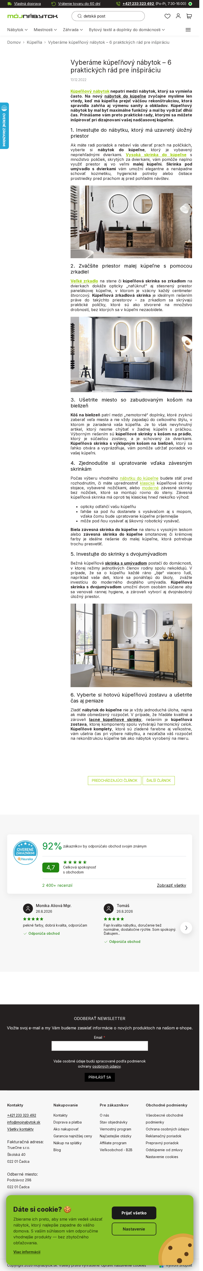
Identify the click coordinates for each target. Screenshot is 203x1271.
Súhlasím (134, 1213)
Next (186, 928)
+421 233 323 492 (154, 3)
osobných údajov (106, 1066)
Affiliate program (113, 1143)
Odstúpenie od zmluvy (164, 1150)
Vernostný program (115, 1129)
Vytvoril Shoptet (179, 1265)
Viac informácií (26, 1252)
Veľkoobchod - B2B (116, 1150)
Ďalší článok (159, 780)
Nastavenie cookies (162, 1157)
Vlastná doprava (27, 3)
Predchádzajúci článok (114, 780)
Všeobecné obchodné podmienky (164, 1118)
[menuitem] (17, 30)
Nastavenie (134, 1229)
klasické (147, 483)
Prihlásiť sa (100, 1077)
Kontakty (60, 1115)
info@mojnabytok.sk (23, 1122)
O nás (104, 1115)
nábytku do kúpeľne (139, 478)
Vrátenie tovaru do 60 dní (79, 3)
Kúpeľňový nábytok (90, 91)
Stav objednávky (113, 1122)
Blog (57, 1150)
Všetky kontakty (20, 1129)
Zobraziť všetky (171, 885)
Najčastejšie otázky (115, 1136)
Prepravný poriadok (162, 1143)
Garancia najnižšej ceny (72, 1136)
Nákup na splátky (67, 1143)
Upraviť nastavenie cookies (123, 1265)
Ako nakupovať (65, 1129)
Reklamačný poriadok (163, 1136)
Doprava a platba (67, 1122)
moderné (150, 487)
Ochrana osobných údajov (167, 1129)
